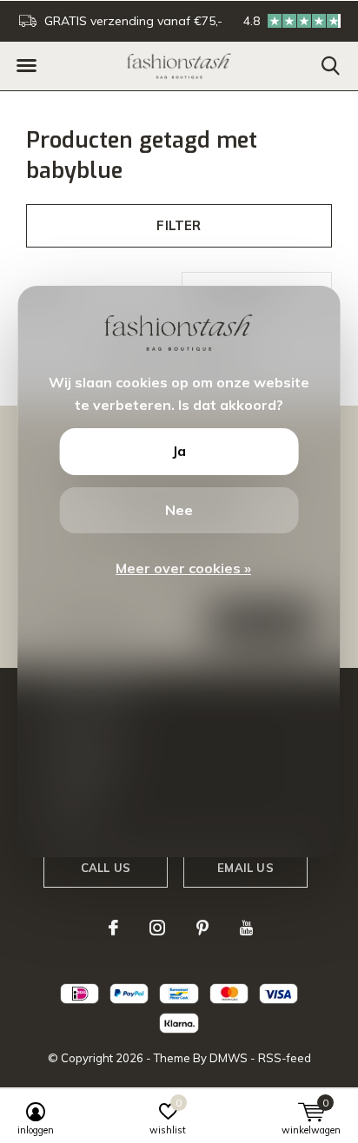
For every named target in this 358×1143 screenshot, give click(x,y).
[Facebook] (113, 927)
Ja (179, 450)
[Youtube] (246, 927)
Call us (105, 868)
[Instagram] (157, 927)
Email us (245, 868)
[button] (26, 66)
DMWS (228, 1058)
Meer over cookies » (183, 568)
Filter (178, 225)
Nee (179, 510)
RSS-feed (284, 1058)
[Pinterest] (202, 927)
